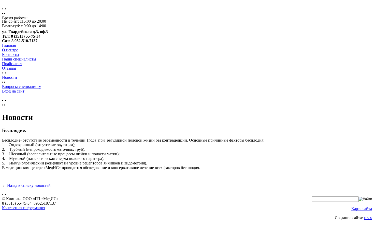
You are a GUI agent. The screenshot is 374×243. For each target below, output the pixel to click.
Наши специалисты (19, 59)
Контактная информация (23, 208)
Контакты (10, 54)
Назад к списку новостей (29, 185)
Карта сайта (361, 208)
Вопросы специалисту (21, 86)
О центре (10, 50)
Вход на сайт (13, 91)
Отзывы (9, 68)
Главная (9, 45)
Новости (9, 77)
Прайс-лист (12, 64)
